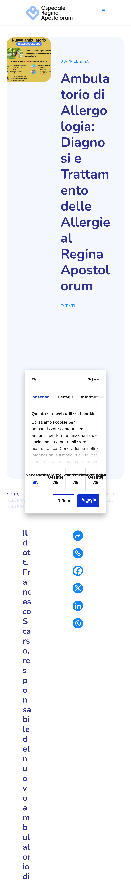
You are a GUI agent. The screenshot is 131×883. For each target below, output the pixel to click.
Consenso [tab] (39, 397)
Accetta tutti (88, 500)
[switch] (55, 482)
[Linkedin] (78, 606)
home (13, 493)
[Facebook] (78, 571)
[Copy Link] (78, 553)
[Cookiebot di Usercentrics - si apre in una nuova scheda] (91, 380)
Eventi (68, 306)
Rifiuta (63, 500)
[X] (78, 588)
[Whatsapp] (78, 623)
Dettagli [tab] (65, 397)
